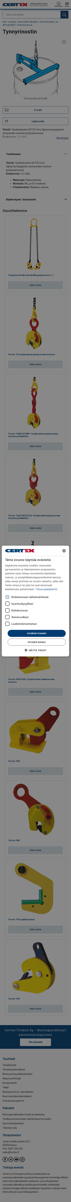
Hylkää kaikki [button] (37, 642)
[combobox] (64, 550)
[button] (35, 650)
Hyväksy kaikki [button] (36, 633)
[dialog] (35, 601)
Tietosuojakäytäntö (46, 589)
